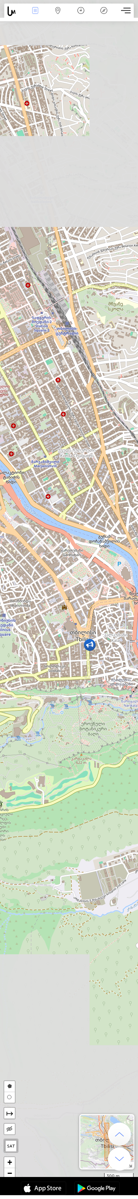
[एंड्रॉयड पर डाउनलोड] (97, 1189)
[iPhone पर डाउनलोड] (43, 1189)
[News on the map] (14, 11)
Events (35, 15)
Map (57, 15)
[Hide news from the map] (9, 1129)
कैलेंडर (80, 15)
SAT (11, 1146)
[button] (90, 645)
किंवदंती (103, 15)
